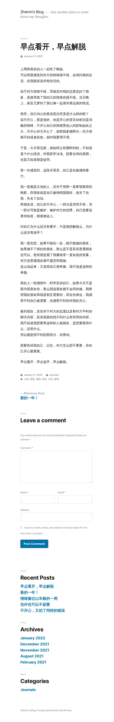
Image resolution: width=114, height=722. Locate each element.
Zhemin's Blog (32, 12)
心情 (26, 379)
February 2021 (33, 662)
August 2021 (31, 656)
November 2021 (34, 650)
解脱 (56, 379)
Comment (26, 448)
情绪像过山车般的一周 (38, 598)
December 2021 (34, 644)
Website (24, 510)
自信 (50, 379)
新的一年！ (29, 592)
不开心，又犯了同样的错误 (42, 610)
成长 (44, 379)
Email (62, 492)
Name (24, 492)
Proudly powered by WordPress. (54, 710)
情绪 (32, 379)
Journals (54, 375)
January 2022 (32, 638)
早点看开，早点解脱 (37, 586)
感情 (38, 379)
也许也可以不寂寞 (35, 604)
